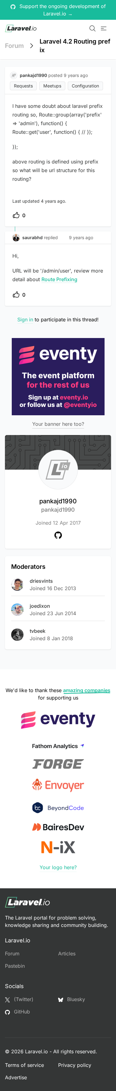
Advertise (16, 1077)
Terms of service (24, 1065)
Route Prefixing (59, 279)
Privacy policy (74, 1065)
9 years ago (81, 237)
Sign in (25, 319)
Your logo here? (58, 867)
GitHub (21, 1012)
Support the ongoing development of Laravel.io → (62, 10)
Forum (14, 45)
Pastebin (15, 966)
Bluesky (75, 999)
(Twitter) (22, 999)
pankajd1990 (58, 505)
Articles (66, 953)
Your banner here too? (58, 424)
